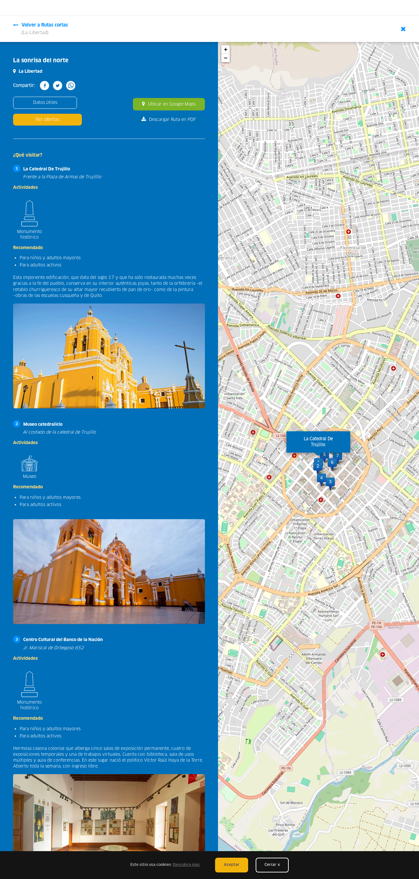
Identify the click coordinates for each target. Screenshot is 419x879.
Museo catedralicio (43, 424)
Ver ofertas (47, 119)
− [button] (226, 57)
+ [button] (226, 49)
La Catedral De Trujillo (46, 169)
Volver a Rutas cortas (44, 28)
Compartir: (24, 85)
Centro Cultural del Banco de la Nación (63, 639)
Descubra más (186, 865)
